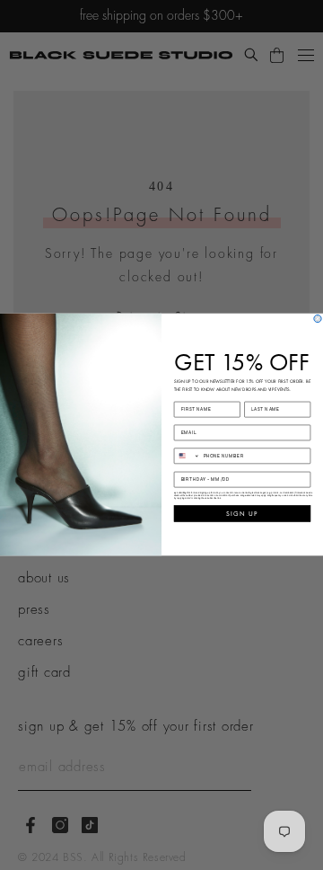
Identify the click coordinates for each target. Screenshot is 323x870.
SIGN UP (242, 514)
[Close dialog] (317, 319)
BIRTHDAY (189, 466)
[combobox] (186, 456)
